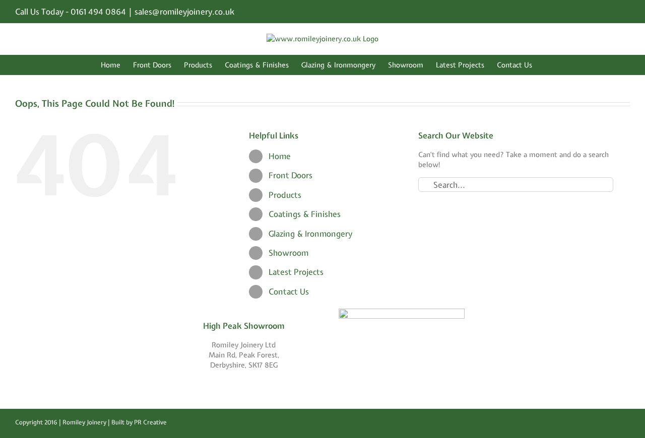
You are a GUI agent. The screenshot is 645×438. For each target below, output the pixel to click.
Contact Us (289, 291)
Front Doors (290, 175)
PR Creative (150, 422)
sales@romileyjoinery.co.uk (184, 11)
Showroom (288, 252)
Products (285, 194)
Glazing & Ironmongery (310, 233)
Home (280, 156)
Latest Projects (296, 271)
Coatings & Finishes (305, 214)
